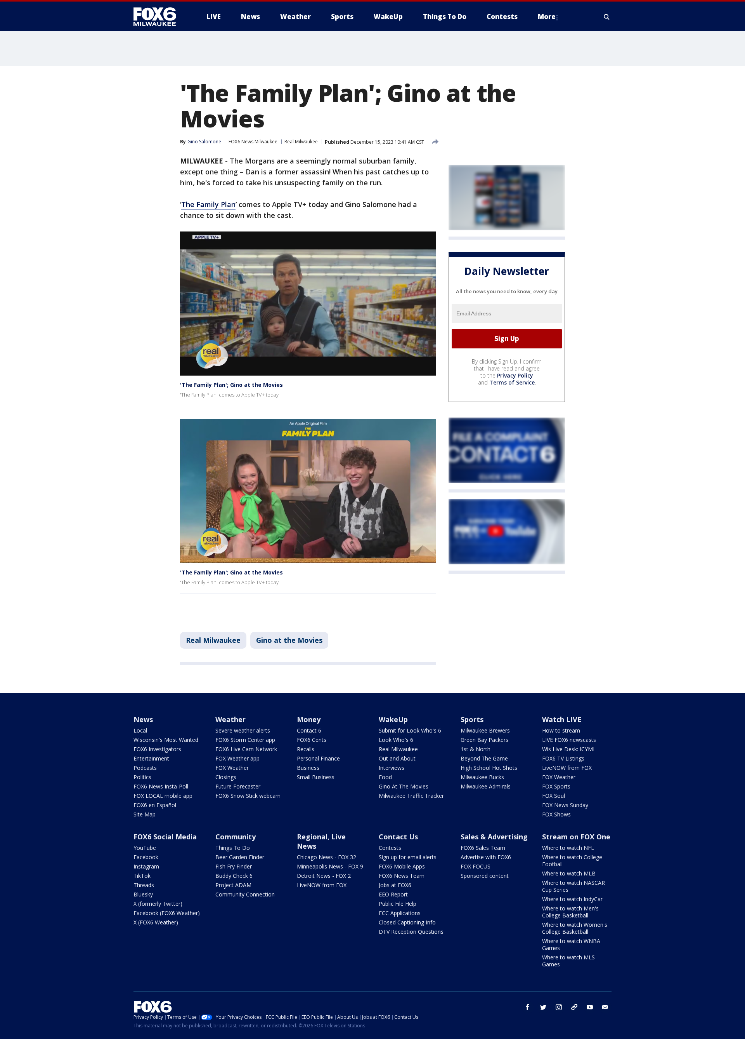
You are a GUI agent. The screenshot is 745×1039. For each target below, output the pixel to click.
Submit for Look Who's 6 (410, 730)
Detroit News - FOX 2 (324, 875)
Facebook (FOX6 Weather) (166, 913)
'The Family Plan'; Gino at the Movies (231, 384)
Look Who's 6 (396, 739)
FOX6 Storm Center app (245, 739)
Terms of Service (512, 382)
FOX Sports (556, 786)
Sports (472, 719)
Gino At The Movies (403, 786)
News (143, 719)
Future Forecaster (237, 786)
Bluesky (143, 894)
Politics (142, 777)
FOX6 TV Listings (563, 758)
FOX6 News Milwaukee (253, 141)
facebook (528, 1007)
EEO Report (393, 894)
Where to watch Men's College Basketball (570, 912)
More (547, 16)
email (605, 1007)
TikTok (142, 875)
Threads (143, 885)
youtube (590, 1007)
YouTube (144, 847)
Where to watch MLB (569, 873)
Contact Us (398, 836)
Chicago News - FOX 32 (326, 857)
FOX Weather (232, 767)
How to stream (561, 730)
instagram (559, 1007)
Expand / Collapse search (607, 17)
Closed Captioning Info (407, 922)
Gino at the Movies (289, 640)
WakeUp (393, 719)
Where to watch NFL (568, 847)
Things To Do (232, 847)
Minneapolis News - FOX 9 (330, 866)
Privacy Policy (515, 375)
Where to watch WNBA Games (571, 944)
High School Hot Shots (489, 767)
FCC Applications (400, 913)
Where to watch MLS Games (568, 961)
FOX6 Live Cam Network (246, 749)
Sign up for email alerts (408, 857)
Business (308, 767)
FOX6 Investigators (157, 749)
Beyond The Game (484, 758)
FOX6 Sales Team (483, 847)
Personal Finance (318, 758)
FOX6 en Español (154, 805)
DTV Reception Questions (411, 931)
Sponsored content (485, 875)
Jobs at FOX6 (395, 885)
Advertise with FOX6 (486, 857)
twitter (543, 1007)
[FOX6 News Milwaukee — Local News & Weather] (159, 16)
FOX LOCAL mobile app (162, 795)
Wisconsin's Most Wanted (165, 739)
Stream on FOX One (576, 836)
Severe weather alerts (242, 730)
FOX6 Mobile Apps (402, 866)
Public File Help (397, 903)
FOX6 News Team (401, 875)
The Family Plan (208, 204)
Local (140, 730)
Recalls (305, 749)
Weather (230, 719)
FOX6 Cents (311, 739)
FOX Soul (553, 795)
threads (574, 1007)
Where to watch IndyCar (572, 899)
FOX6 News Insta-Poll (160, 786)
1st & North (475, 749)
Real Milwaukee (301, 141)
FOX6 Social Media (165, 836)
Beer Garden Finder (239, 857)
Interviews (391, 767)
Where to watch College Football (572, 860)
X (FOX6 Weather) (155, 922)
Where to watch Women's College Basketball (574, 928)
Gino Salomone (204, 141)
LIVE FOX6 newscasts (569, 739)
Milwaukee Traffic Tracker (411, 795)
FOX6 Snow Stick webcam (248, 795)
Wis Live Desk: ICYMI (568, 749)
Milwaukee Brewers (485, 730)
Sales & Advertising (494, 836)
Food (385, 777)
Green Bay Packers (484, 739)
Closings (225, 777)
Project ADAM (233, 885)
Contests (390, 847)
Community (235, 836)
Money (309, 719)
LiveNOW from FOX (567, 767)
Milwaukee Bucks (482, 777)
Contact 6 (309, 730)
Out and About (397, 758)
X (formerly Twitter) (157, 903)
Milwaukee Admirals (486, 786)
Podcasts (145, 767)
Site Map (144, 814)
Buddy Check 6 (234, 875)
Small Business (315, 777)
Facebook (145, 857)
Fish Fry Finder (233, 866)
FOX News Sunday (565, 805)
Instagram (146, 866)
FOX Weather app (237, 758)
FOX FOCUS (475, 866)
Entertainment (151, 758)
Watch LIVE (562, 719)
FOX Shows (556, 814)
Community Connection (245, 894)
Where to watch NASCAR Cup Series (573, 886)
